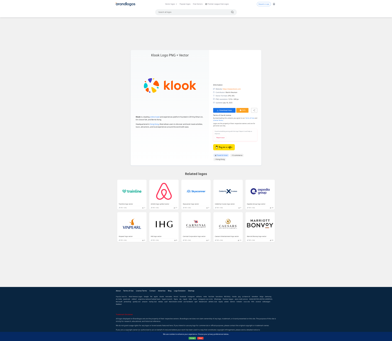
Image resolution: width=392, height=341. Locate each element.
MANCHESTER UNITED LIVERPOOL (260, 299)
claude (161, 296)
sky (180, 299)
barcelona (219, 296)
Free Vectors (198, 4)
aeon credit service (241, 299)
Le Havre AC (246, 296)
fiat (151, 296)
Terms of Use (249, 118)
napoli (185, 299)
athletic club (213, 302)
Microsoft (119, 302)
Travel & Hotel (222, 155)
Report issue (220, 137)
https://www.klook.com (232, 89)
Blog (169, 291)
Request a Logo (263, 4)
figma (176, 299)
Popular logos (185, 4)
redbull (134, 299)
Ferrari (176, 296)
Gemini (232, 302)
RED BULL (227, 296)
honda (234, 296)
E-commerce (237, 155)
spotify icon (137, 302)
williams (199, 296)
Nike (190, 299)
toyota (221, 302)
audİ (165, 302)
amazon (145, 302)
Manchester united (175, 302)
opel (195, 302)
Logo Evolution (179, 291)
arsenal (258, 302)
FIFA (252, 302)
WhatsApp (217, 299)
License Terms (141, 291)
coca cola (247, 302)
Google (146, 296)
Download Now (225, 110)
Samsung (268, 296)
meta (205, 296)
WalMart (119, 304)
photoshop (127, 302)
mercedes (168, 296)
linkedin (239, 302)
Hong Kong (154, 124)
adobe (226, 302)
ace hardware (188, 302)
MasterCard (203, 302)
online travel (155, 117)
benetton (255, 296)
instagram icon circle (205, 299)
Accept (192, 338)
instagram (191, 296)
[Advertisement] (196, 33)
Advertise (161, 291)
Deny (200, 338)
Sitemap (191, 291)
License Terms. (218, 120)
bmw (195, 299)
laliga (261, 296)
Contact (152, 291)
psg (239, 296)
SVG (244, 110)
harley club (153, 302)
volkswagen (266, 302)
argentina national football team (149, 299)
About (118, 291)
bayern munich (167, 299)
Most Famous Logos (135, 296)
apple (156, 296)
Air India (119, 299)
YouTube (211, 296)
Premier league (228, 299)
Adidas (160, 302)
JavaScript (126, 299)
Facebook (183, 296)
